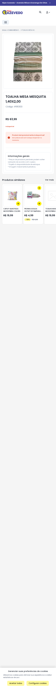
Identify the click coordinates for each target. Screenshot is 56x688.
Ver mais (49, 179)
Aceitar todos (15, 683)
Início (4, 30)
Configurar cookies (38, 683)
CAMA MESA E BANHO (16, 30)
